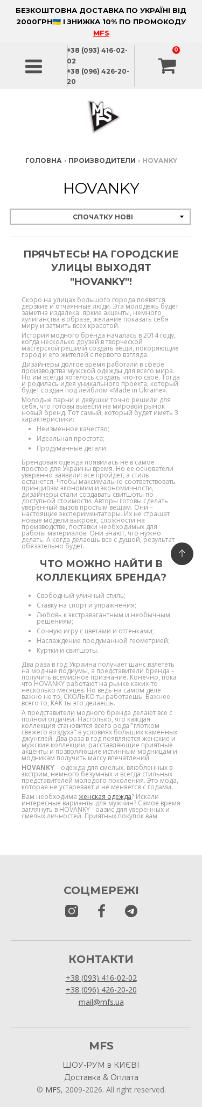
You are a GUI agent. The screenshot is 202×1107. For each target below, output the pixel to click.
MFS (101, 32)
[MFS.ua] (101, 912)
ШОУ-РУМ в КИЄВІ (101, 1065)
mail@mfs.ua (101, 1002)
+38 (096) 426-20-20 (101, 989)
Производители (102, 160)
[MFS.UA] (131, 912)
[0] (168, 66)
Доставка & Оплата (101, 1077)
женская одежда (105, 796)
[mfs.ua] (71, 912)
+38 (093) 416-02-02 (101, 978)
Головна (43, 160)
